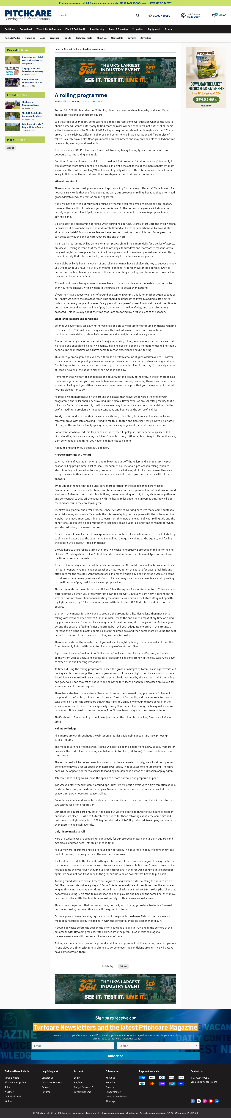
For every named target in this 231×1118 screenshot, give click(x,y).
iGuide (67, 37)
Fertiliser (10, 28)
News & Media (12, 37)
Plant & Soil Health (75, 28)
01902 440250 (161, 15)
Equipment (154, 28)
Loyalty (132, 37)
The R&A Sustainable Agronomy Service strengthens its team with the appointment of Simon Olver (33, 115)
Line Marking (97, 28)
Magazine (30, 37)
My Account (194, 17)
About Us (102, 37)
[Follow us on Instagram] (205, 1101)
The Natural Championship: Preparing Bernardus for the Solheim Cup (32, 103)
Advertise (145, 37)
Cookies (110, 1086)
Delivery (46, 1086)
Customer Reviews (52, 1082)
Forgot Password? (83, 1086)
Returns (46, 1091)
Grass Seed (26, 28)
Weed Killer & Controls (48, 28)
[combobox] (95, 15)
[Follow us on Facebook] (193, 1101)
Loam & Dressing (118, 28)
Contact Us (117, 37)
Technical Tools (84, 37)
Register (78, 1082)
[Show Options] (196, 1045)
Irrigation (137, 28)
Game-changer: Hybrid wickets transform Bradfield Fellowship (33, 59)
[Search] (138, 15)
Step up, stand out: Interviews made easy (32, 70)
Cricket (10, 147)
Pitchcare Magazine (15, 1082)
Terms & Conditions (116, 1096)
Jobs (42, 37)
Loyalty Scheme (82, 1091)
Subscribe (115, 1056)
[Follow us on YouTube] (211, 1101)
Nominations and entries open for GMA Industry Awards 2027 (33, 81)
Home (58, 48)
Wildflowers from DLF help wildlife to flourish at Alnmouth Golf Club (33, 126)
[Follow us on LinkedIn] (216, 1101)
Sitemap (110, 1101)
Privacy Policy (113, 1091)
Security (110, 1082)
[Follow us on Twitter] (199, 1101)
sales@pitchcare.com (205, 1081)
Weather (54, 37)
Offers (168, 28)
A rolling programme (93, 48)
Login (77, 1077)
